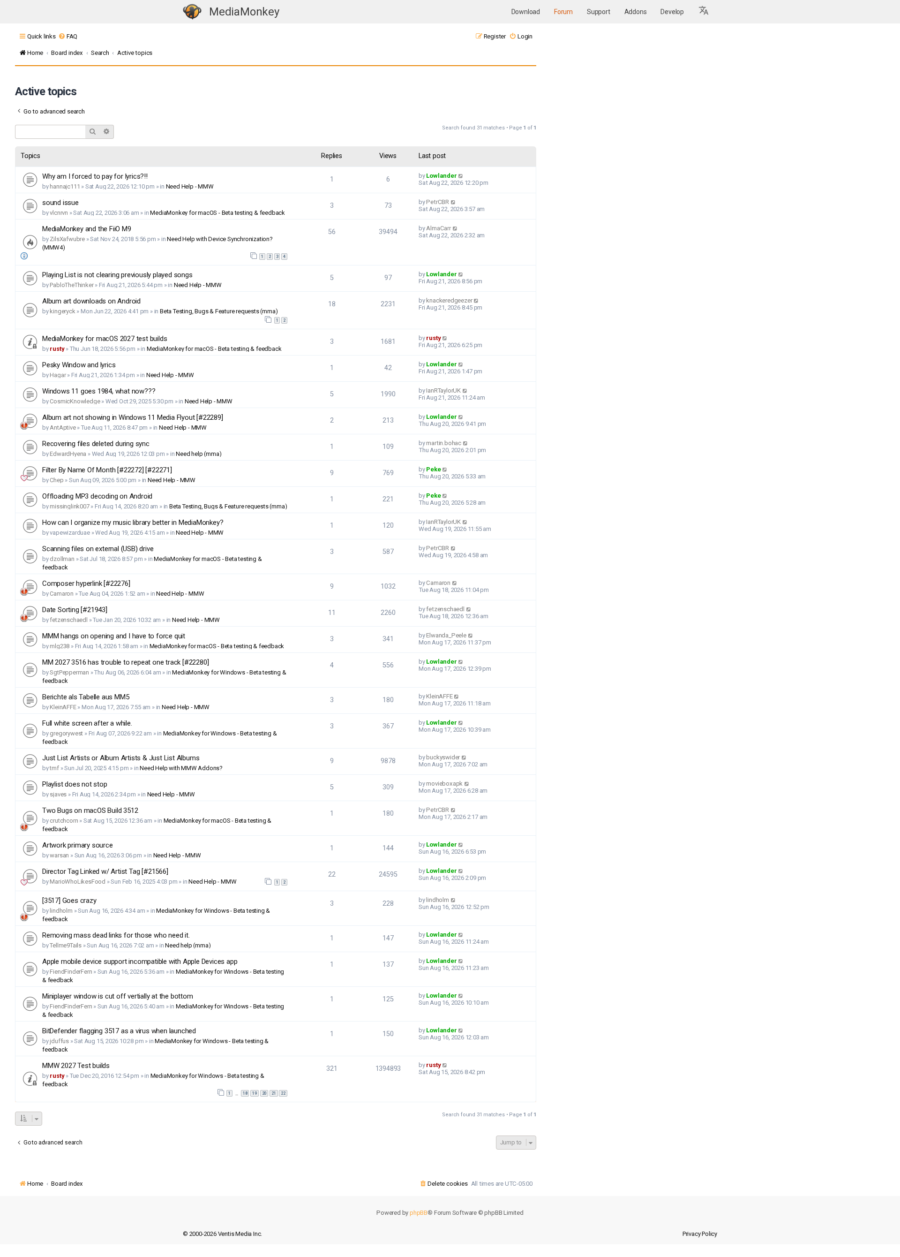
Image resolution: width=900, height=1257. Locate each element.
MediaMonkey (244, 11)
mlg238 (59, 646)
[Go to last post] (461, 175)
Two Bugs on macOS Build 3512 (90, 810)
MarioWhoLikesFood (77, 881)
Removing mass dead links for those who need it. (116, 935)
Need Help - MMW (190, 186)
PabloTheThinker (71, 284)
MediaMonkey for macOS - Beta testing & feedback (217, 212)
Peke (433, 469)
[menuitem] (67, 36)
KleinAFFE (63, 707)
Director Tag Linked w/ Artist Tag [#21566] (105, 871)
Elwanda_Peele (446, 635)
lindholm (61, 910)
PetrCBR (437, 201)
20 (264, 1093)
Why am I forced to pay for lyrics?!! (95, 176)
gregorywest (66, 733)
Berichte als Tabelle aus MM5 (85, 697)
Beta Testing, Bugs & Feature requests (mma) (219, 311)
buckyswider (443, 757)
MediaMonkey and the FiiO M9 (86, 229)
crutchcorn (64, 820)
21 (273, 1093)
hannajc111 (65, 186)
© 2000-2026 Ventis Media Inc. (222, 1233)
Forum (563, 11)
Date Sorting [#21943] (74, 610)
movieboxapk (444, 783)
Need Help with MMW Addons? (181, 768)
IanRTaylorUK (443, 390)
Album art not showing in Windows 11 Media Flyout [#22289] (132, 417)
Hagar (58, 375)
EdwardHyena (68, 453)
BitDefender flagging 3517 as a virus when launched (119, 1031)
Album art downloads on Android (91, 301)
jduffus (59, 1041)
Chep (56, 480)
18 (245, 1093)
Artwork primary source (77, 845)
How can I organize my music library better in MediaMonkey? (132, 522)
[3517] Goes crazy (69, 900)
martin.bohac (443, 443)
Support (598, 11)
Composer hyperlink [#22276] (86, 583)
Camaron (62, 593)
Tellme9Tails (66, 945)
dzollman (62, 558)
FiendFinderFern (71, 971)
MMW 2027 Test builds (76, 1065)
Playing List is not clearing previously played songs (117, 275)
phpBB (419, 1212)
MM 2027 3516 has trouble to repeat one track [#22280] (125, 662)
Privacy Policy (699, 1233)
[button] (704, 12)
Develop (672, 11)
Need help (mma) (198, 453)
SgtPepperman (69, 672)
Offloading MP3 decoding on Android (97, 496)
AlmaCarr (438, 228)
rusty (57, 348)
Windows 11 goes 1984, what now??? (98, 391)
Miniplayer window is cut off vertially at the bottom (117, 996)
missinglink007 (69, 506)
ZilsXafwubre (67, 238)
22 (283, 1093)
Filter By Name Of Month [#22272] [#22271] (107, 470)
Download (525, 11)
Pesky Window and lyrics (78, 365)
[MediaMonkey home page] (192, 12)
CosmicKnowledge (75, 401)
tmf (54, 768)
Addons (635, 11)
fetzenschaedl (68, 619)
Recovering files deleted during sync (96, 443)
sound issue (60, 202)
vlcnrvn (59, 212)
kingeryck (62, 311)
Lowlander (441, 175)
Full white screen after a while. (87, 723)
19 (254, 1093)
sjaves (58, 794)
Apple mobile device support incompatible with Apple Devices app (139, 961)
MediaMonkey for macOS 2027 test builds (104, 338)
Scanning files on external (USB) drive (97, 549)
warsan (59, 855)
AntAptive (62, 427)
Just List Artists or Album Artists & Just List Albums (120, 758)
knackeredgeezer (449, 300)
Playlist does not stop (74, 784)
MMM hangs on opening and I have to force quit (113, 636)
